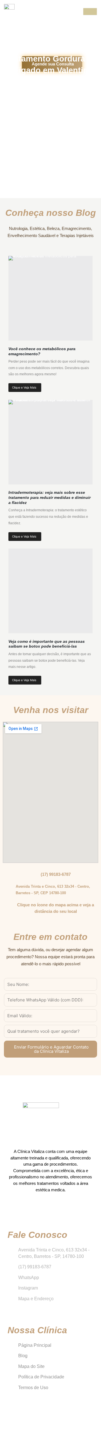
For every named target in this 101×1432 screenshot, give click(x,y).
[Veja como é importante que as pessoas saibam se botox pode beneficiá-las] (50, 591)
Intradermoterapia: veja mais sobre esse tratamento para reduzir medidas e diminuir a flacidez (49, 497)
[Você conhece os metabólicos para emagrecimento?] (50, 298)
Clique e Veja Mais (24, 387)
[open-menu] (90, 11)
